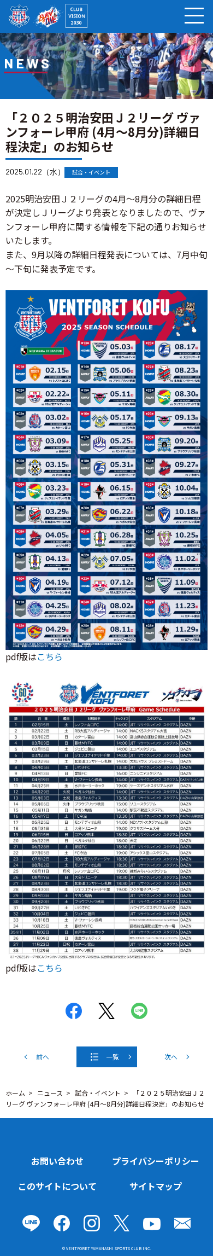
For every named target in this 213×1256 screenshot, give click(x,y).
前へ (42, 1056)
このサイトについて (57, 1186)
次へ (170, 1056)
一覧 (112, 1056)
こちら (50, 656)
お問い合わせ (57, 1160)
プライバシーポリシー (155, 1160)
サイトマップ (155, 1186)
